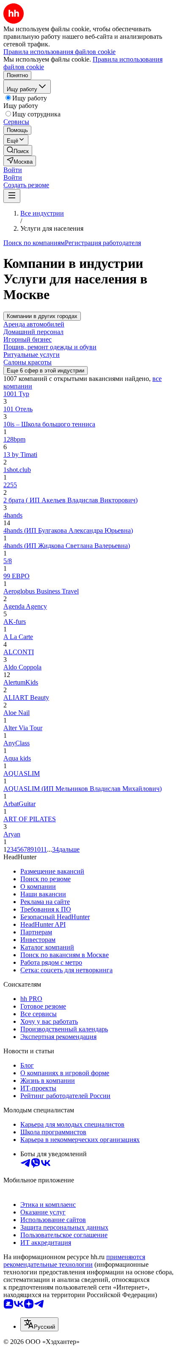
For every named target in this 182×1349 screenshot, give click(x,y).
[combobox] (39, 1324)
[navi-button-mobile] (11, 196)
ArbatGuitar (19, 803)
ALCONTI (18, 652)
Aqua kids (17, 758)
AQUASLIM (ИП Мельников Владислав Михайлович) (82, 788)
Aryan (11, 834)
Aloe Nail (16, 712)
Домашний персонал (33, 331)
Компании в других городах (42, 316)
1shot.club (17, 469)
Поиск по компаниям (34, 242)
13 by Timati (20, 454)
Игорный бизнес (27, 339)
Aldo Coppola (22, 667)
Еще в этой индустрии (45, 370)
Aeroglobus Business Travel (41, 591)
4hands (12, 515)
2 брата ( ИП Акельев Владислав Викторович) (70, 500)
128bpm (14, 439)
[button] (12, 169)
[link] (17, 150)
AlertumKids (20, 682)
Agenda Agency (25, 606)
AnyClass (16, 743)
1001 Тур (16, 393)
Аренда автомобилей (33, 324)
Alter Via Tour (22, 727)
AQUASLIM (21, 773)
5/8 (7, 560)
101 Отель (18, 409)
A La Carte (18, 636)
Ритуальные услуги (31, 354)
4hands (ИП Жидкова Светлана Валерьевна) (66, 545)
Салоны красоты (27, 362)
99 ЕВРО (16, 576)
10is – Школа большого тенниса (49, 424)
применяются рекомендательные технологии (74, 1260)
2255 (10, 484)
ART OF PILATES (29, 819)
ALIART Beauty (26, 697)
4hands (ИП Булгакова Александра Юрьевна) (68, 530)
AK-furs (14, 621)
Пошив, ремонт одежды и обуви (50, 347)
